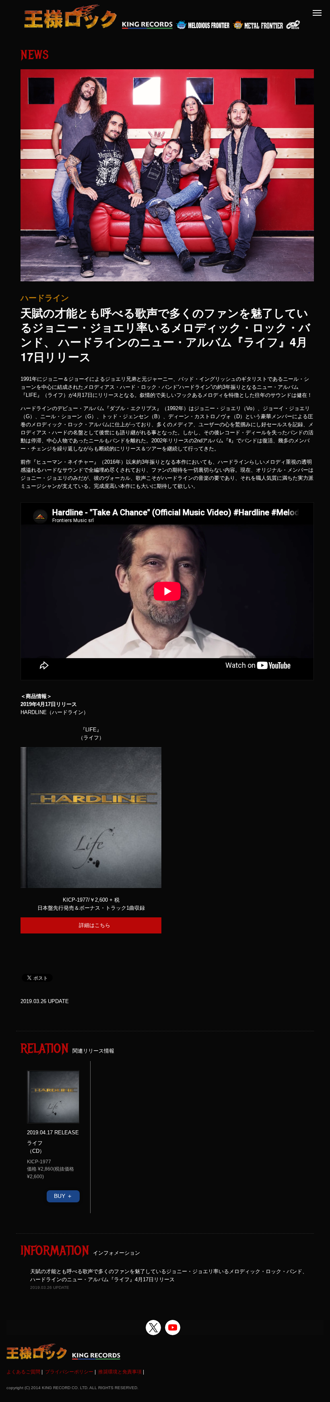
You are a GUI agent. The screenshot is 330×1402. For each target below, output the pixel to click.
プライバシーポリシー (69, 1372)
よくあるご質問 (23, 1372)
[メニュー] (317, 13)
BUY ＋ (63, 1196)
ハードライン (45, 297)
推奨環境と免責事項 (120, 1372)
